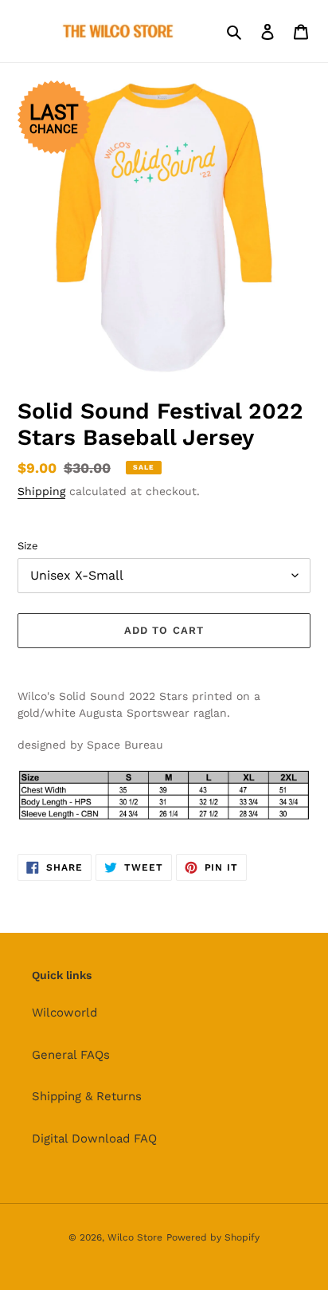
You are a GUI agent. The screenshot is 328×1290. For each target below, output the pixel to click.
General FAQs (71, 1055)
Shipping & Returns (87, 1096)
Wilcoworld (64, 1012)
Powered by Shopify (213, 1237)
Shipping (41, 491)
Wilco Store (134, 1237)
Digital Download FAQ (94, 1138)
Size (28, 546)
